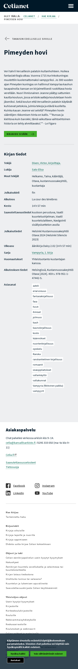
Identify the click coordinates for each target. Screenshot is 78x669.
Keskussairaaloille (16, 624)
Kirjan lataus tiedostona (20, 574)
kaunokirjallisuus (42, 327)
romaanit (38, 364)
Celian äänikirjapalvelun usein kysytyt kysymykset (34, 557)
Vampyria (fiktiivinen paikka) (48, 385)
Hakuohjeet (12, 562)
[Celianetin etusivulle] (16, 7)
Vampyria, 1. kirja (42, 252)
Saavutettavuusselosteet (21, 462)
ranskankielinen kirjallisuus (47, 359)
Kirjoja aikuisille (15, 530)
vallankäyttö (40, 375)
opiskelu (37, 348)
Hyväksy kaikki (18, 653)
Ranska (37, 354)
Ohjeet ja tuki (14, 553)
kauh (35, 322)
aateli (36, 285)
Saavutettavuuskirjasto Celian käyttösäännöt (31, 588)
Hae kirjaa (49, 16)
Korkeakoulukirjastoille (19, 610)
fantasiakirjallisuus (43, 296)
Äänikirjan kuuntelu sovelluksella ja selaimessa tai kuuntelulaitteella (34, 568)
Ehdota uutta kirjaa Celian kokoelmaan (28, 544)
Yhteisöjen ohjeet (16, 597)
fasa (35, 301)
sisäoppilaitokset (42, 370)
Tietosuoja (12, 467)
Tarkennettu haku (16, 516)
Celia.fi (10, 455)
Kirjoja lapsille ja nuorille (20, 535)
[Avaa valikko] (71, 6)
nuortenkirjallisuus (43, 343)
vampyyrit (38, 391)
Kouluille (11, 615)
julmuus (37, 317)
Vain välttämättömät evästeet (48, 653)
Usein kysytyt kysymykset (20, 601)
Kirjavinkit (12, 526)
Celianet (30, 16)
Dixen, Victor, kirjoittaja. (46, 163)
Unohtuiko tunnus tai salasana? (24, 578)
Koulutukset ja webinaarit (20, 628)
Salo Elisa (38, 169)
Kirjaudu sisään (17, 134)
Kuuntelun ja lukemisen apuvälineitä (27, 583)
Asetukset (15, 660)
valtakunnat (39, 380)
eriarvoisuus (39, 291)
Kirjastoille (12, 606)
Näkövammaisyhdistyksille (21, 619)
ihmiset (37, 312)
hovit (35, 306)
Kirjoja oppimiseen (16, 539)
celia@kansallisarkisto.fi (21, 442)
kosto (36, 333)
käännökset (39, 338)
